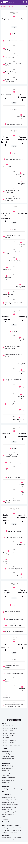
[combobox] (8, 7)
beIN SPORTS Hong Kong (9, 735)
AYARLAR (15, 840)
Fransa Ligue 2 (6, 782)
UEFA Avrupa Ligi (6, 763)
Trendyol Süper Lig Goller (9, 797)
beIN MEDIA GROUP (7, 726)
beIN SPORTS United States (9, 728)
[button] (8, 2)
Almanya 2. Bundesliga (8, 780)
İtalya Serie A (5, 775)
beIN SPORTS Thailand (8, 738)
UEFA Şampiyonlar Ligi (8, 761)
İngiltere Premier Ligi (8, 758)
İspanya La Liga (6, 773)
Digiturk (4, 723)
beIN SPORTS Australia (8, 733)
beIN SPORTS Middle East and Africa (12, 745)
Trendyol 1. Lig (6, 754)
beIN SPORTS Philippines (9, 740)
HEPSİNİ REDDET (15, 837)
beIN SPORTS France (7, 731)
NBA (3, 791)
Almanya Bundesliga (7, 768)
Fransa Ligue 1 (6, 770)
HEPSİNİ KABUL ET (15, 834)
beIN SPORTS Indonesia (8, 742)
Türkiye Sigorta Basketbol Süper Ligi (12, 789)
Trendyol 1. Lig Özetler (8, 802)
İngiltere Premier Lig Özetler (10, 805)
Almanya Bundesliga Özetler (10, 807)
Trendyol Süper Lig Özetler (9, 800)
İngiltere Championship (8, 777)
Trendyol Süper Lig (7, 751)
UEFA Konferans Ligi (7, 766)
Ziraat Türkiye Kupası (8, 756)
